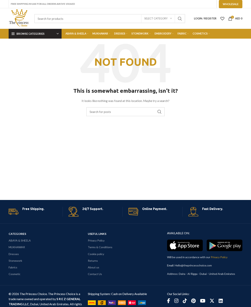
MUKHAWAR (17, 247)
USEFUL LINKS (97, 233)
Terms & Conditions (100, 247)
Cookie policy (96, 254)
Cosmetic (14, 274)
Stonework (15, 260)
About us (93, 267)
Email (170, 265)
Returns (93, 260)
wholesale (230, 4)
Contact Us (95, 274)
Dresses (14, 254)
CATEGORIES (17, 233)
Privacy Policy (96, 240)
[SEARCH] (180, 18)
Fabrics (13, 267)
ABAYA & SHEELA (20, 240)
